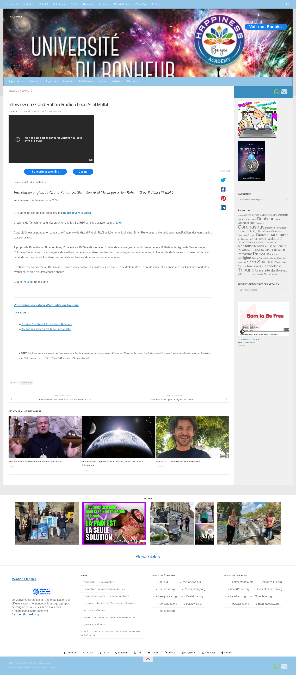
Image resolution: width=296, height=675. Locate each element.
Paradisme (245, 254)
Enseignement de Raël (249, 339)
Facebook (13, 4)
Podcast (157, 4)
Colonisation (261, 223)
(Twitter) (30, 4)
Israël (262, 239)
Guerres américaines (246, 235)
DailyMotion (122, 4)
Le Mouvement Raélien (94, 596)
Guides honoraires (272, 234)
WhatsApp (141, 4)
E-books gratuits (106, 582)
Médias (273, 242)
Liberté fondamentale (249, 242)
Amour (283, 215)
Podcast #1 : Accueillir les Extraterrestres (178, 461)
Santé (252, 262)
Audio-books (89, 582)
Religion (244, 258)
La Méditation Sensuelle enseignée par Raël (104, 589)
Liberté (277, 239)
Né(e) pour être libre (246, 342)
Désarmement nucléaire (276, 228)
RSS (75, 4)
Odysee (105, 4)
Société (280, 262)
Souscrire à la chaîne (45, 171)
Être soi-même (271, 274)
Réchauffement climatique (264, 258)
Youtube (89, 4)
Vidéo (240, 274)
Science (265, 261)
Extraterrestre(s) (26, 383)
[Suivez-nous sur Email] (284, 92)
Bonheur (265, 218)
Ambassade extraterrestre (261, 215)
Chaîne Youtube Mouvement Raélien (46, 324)
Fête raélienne (264, 231)
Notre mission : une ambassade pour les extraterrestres (109, 617)
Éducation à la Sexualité (253, 274)
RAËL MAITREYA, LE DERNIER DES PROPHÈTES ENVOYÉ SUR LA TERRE (110, 633)
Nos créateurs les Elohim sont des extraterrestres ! (36, 461)
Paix (269, 250)
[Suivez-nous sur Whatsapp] (277, 92)
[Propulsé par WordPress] (29, 667)
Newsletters (130, 603)
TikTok (44, 4)
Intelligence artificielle (248, 239)
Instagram (61, 4)
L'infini (269, 239)
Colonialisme (246, 223)
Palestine (278, 249)
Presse (260, 253)
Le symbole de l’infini (119, 596)
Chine (277, 219)
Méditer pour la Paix (252, 250)
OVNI (264, 250)
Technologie (272, 266)
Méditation (246, 246)
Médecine (265, 243)
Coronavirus (251, 227)
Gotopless (276, 231)
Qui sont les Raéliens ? (94, 624)
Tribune (246, 270)
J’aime (83, 171)
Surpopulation (245, 266)
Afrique (241, 215)
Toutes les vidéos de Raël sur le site (46, 329)
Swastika (258, 266)
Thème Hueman (48, 667)
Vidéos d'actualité (20, 91)
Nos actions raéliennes (94, 610)
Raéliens (272, 254)
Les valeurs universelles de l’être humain (103, 603)
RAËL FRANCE (16, 17)
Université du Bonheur (272, 270)
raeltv (17, 111)
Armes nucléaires (247, 219)
